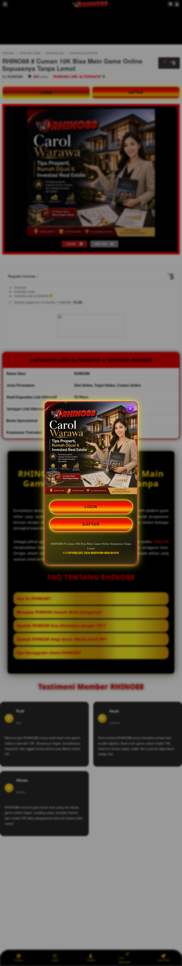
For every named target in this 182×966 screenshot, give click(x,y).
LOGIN (91, 507)
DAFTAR (91, 524)
